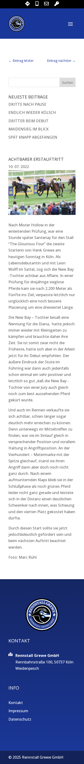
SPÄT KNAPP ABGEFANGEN (32, 137)
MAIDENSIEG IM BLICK (28, 129)
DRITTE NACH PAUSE (27, 104)
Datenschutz (19, 719)
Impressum (18, 710)
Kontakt (15, 702)
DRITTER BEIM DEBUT (28, 120)
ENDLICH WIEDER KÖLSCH (32, 112)
